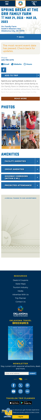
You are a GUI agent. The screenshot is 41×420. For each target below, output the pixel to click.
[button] (7, 3)
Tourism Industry (20, 287)
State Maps (21, 284)
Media (20, 291)
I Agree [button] (20, 417)
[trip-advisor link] (27, 391)
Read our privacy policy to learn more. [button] (26, 412)
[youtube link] (13, 391)
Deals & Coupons (20, 280)
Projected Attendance (18, 185)
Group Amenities (14, 169)
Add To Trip (11, 75)
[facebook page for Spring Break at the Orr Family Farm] (3, 69)
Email (6, 64)
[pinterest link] (27, 385)
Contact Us (20, 302)
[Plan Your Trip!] (7, 413)
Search (34, 1)
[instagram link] (20, 391)
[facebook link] (13, 385)
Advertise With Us (20, 294)
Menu (7, 1)
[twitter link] (20, 385)
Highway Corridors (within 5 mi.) (16, 177)
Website (18, 64)
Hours (29, 64)
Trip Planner (20, 298)
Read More (20, 98)
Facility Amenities (15, 161)
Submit (32, 373)
